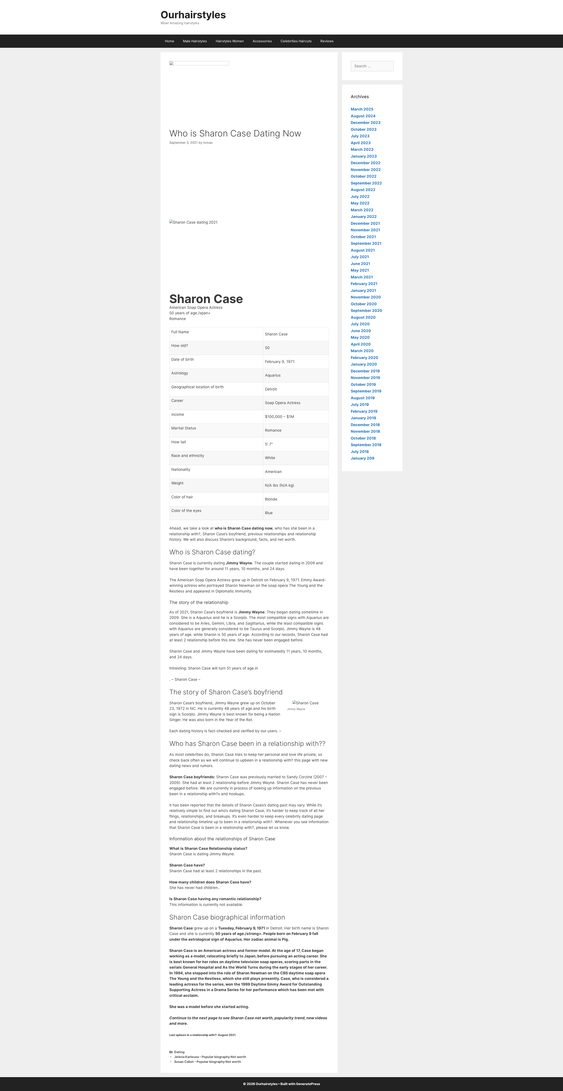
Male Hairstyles (195, 41)
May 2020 (360, 337)
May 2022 (360, 203)
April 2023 (361, 143)
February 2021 (364, 283)
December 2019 (365, 371)
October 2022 (364, 176)
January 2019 (363, 418)
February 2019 (364, 411)
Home (169, 41)
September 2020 (366, 310)
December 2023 (365, 122)
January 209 (362, 458)
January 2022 (364, 216)
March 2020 (362, 351)
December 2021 (365, 223)
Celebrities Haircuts (296, 41)
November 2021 (365, 230)
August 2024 (363, 116)
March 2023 (362, 149)
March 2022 (362, 210)
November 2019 (365, 377)
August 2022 (363, 190)
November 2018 (365, 431)
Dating (179, 1052)
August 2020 (363, 317)
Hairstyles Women (230, 41)
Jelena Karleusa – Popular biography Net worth (210, 1057)
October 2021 (363, 237)
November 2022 (366, 169)
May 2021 (360, 270)
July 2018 (360, 451)
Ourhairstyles (193, 15)
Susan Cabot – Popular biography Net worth (207, 1061)
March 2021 (362, 277)
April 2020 (361, 344)
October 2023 (364, 129)
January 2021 (363, 290)
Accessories (262, 41)
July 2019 (360, 404)
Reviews (327, 41)
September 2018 (366, 445)
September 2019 (366, 391)
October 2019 (363, 384)
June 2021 (360, 263)
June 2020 (361, 331)
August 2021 (363, 250)
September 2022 (366, 183)
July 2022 (360, 196)
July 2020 (360, 324)
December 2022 (365, 163)
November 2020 (366, 297)
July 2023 (360, 136)
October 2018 (363, 438)
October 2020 (364, 304)
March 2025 (362, 109)
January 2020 (364, 364)
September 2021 (366, 243)
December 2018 (365, 425)
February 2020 (364, 357)
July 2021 (360, 257)
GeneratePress (308, 1084)
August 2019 (363, 398)
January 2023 (364, 156)
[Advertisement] (249, 183)
